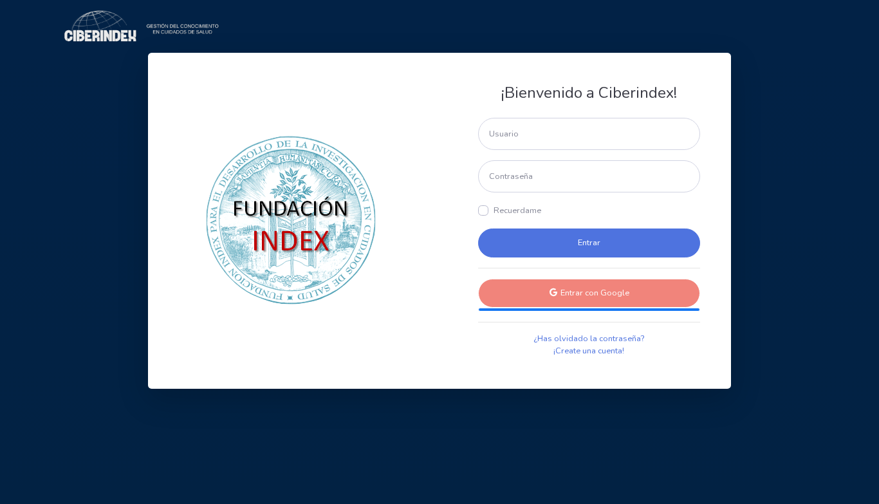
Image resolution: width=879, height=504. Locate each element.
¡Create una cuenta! (588, 351)
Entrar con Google (594, 293)
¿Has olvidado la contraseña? (588, 338)
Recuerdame (517, 210)
